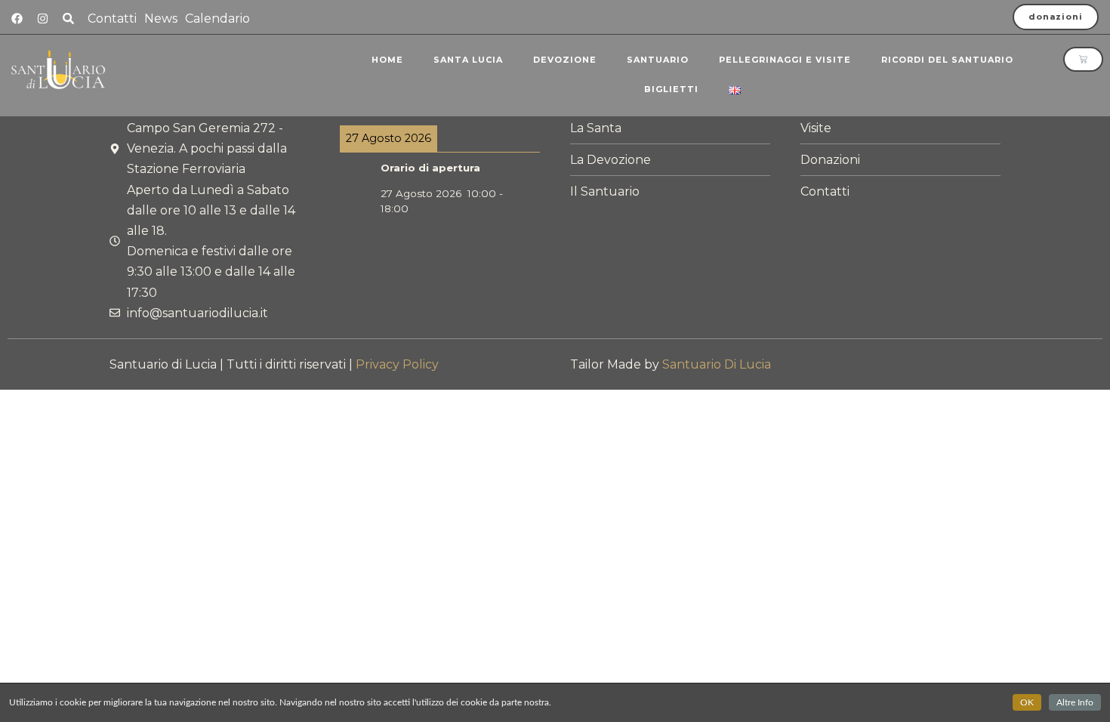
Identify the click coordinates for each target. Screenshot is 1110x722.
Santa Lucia (468, 59)
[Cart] (1083, 59)
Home (387, 59)
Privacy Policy (397, 364)
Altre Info (1074, 702)
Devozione (565, 59)
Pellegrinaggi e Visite (785, 59)
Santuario (658, 59)
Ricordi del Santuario (947, 59)
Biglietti (671, 89)
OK (1027, 702)
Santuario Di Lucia (716, 364)
